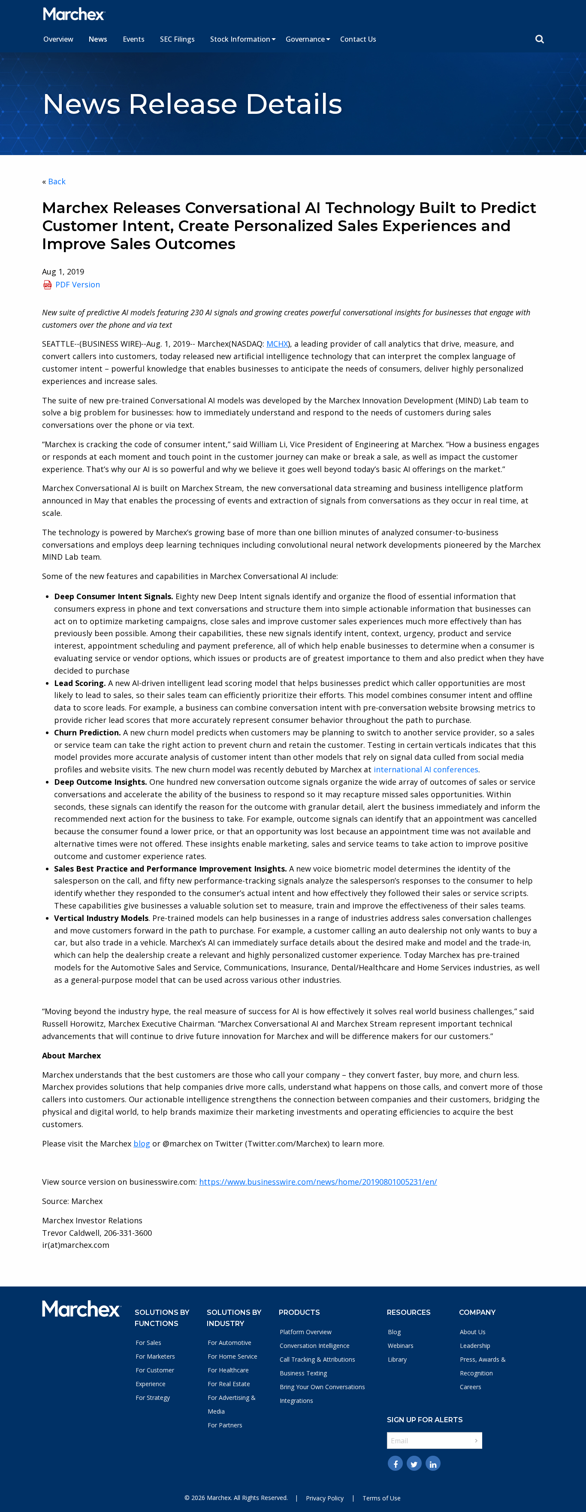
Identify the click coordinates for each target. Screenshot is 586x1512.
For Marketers (155, 1356)
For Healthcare (228, 1370)
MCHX (277, 343)
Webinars (401, 1345)
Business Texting (303, 1373)
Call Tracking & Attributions (317, 1359)
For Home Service (232, 1356)
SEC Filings (177, 39)
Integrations (296, 1400)
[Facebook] (395, 1463)
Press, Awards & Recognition (483, 1366)
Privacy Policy (325, 1498)
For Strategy (153, 1397)
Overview (58, 39)
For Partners (225, 1425)
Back (57, 181)
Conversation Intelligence (315, 1345)
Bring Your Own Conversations (322, 1387)
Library (397, 1359)
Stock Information (240, 39)
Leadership (475, 1345)
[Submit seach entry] (539, 39)
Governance (305, 39)
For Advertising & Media (232, 1404)
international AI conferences (426, 769)
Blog (394, 1332)
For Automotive (229, 1342)
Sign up (476, 1440)
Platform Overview (306, 1332)
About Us (473, 1332)
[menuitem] (58, 39)
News (98, 39)
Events (134, 39)
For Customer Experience (155, 1377)
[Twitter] (414, 1463)
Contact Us (358, 39)
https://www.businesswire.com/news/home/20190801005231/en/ (318, 1182)
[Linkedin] (433, 1463)
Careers (470, 1387)
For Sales (148, 1342)
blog (141, 1143)
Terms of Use (381, 1498)
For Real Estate (229, 1384)
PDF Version (77, 284)
